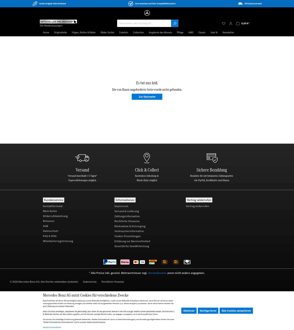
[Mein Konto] (230, 23)
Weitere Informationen (52, 327)
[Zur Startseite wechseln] (58, 23)
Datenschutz (50, 231)
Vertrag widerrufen (197, 206)
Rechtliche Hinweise (127, 221)
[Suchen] (174, 23)
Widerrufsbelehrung (55, 216)
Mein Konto (50, 211)
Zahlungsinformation (127, 216)
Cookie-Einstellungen (127, 236)
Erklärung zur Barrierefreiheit (132, 241)
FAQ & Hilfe (50, 236)
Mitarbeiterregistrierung (58, 241)
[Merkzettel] (223, 23)
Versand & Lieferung (126, 211)
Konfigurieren (208, 311)
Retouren (48, 221)
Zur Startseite (147, 97)
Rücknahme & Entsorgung (129, 226)
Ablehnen (189, 311)
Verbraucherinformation (129, 231)
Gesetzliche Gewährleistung (131, 246)
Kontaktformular (53, 206)
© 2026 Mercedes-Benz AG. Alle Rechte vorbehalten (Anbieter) (44, 281)
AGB (45, 226)
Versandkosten (157, 273)
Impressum (121, 206)
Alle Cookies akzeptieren (236, 311)
